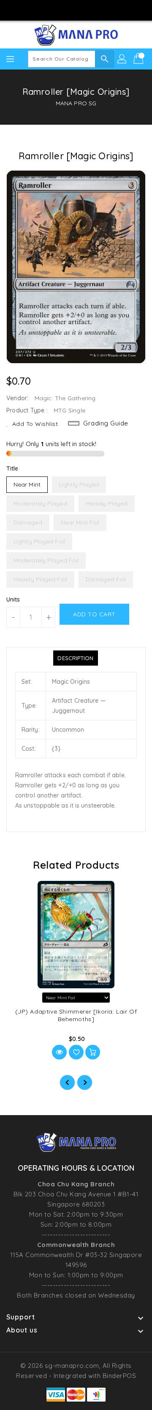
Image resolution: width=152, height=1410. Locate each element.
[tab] (75, 658)
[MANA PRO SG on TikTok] (100, 9)
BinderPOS (119, 1376)
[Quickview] (59, 1052)
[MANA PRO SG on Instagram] (68, 9)
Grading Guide (105, 423)
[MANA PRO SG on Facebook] (52, 9)
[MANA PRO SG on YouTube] (84, 9)
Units (13, 599)
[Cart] (139, 59)
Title (12, 468)
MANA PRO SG (76, 103)
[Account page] (122, 59)
